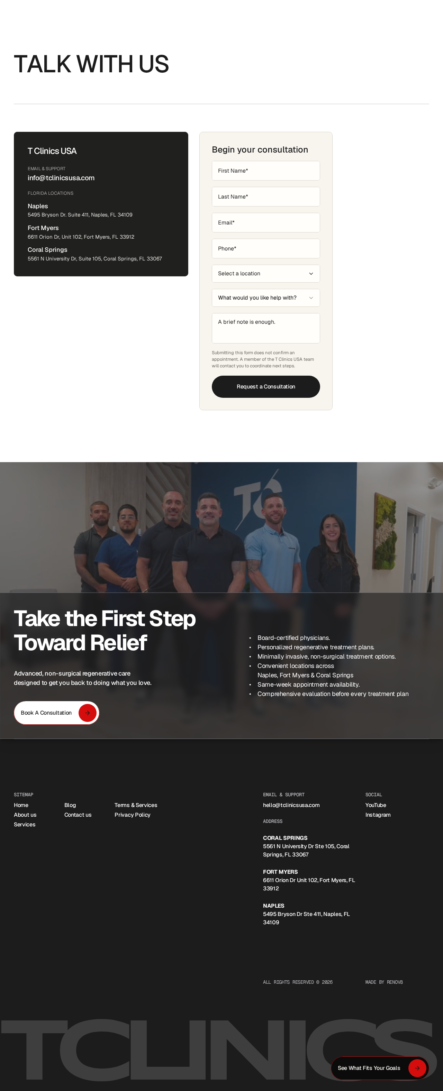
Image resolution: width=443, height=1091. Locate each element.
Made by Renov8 (384, 982)
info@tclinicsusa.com (61, 177)
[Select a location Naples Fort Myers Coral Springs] (266, 274)
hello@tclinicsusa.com (291, 805)
